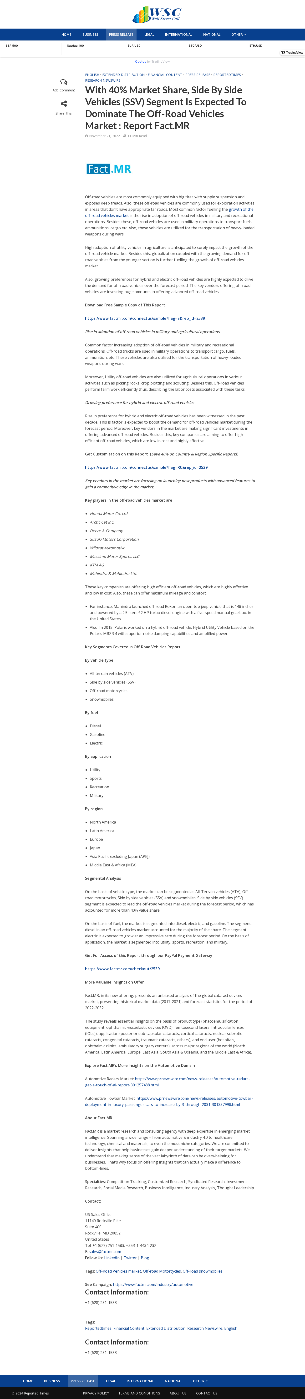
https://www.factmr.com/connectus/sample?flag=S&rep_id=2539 (145, 318)
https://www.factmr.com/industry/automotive (153, 1284)
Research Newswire (102, 80)
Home (66, 34)
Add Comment (64, 90)
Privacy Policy (96, 1393)
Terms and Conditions (139, 1393)
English (92, 74)
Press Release (121, 34)
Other (237, 34)
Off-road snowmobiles (203, 1271)
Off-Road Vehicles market (118, 1271)
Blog (145, 1257)
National (211, 34)
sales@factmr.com (105, 1251)
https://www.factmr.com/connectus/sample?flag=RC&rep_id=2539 (146, 467)
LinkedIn (112, 1257)
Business (90, 34)
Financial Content (165, 74)
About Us (178, 1393)
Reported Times (37, 1393)
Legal (149, 34)
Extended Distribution (123, 74)
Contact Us (206, 1393)
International (178, 34)
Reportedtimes (227, 74)
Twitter (130, 1257)
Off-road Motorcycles (162, 1271)
